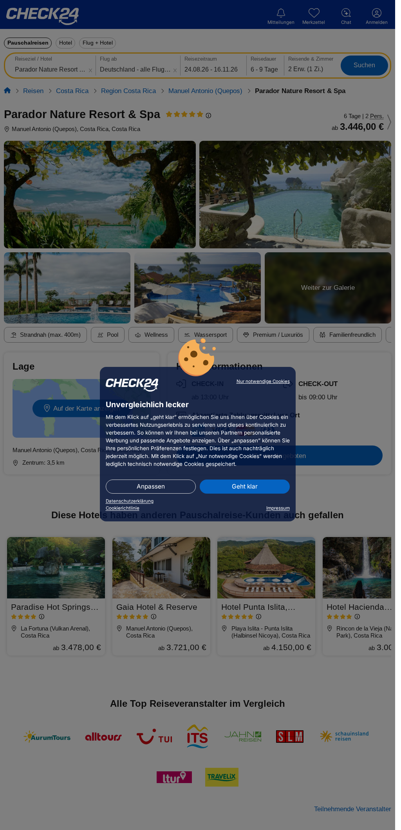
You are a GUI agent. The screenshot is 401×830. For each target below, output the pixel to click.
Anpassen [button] (151, 486)
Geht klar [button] (245, 486)
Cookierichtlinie (122, 508)
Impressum (278, 508)
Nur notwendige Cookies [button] (263, 381)
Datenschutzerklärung (130, 501)
